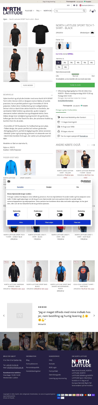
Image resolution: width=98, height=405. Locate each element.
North (17, 394)
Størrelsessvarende (63, 72)
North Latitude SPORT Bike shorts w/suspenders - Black (60, 286)
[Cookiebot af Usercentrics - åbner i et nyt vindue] (82, 181)
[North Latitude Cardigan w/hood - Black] (14, 271)
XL (58, 62)
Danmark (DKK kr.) (87, 5)
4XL (78, 62)
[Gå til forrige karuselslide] (4, 316)
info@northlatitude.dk (15, 367)
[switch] (38, 214)
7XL (59, 66)
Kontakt (52, 364)
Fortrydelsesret (32, 364)
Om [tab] (77, 187)
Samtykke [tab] (20, 187)
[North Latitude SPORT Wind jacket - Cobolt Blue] (11, 167)
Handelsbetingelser (33, 371)
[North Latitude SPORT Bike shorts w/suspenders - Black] (60, 271)
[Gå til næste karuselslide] (94, 316)
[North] (12, 10)
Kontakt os (84, 136)
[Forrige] (38, 1)
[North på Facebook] (74, 5)
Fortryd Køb (53, 371)
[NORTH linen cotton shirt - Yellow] (65, 159)
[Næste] (60, 1)
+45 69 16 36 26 (12, 365)
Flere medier (28, 85)
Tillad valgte (49, 222)
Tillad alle (77, 222)
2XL (65, 62)
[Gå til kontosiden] (90, 11)
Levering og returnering (58, 378)
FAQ (50, 360)
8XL (65, 66)
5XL (85, 62)
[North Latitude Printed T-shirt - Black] (85, 159)
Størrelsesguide (55, 374)
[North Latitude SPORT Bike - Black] (37, 271)
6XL (91, 62)
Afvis (21, 222)
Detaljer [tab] (49, 187)
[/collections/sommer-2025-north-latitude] (49, 341)
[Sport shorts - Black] (28, 167)
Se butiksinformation (65, 101)
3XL (71, 62)
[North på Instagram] (77, 5)
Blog (27, 360)
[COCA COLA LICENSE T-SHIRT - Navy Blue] (84, 271)
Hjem (5, 19)
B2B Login (52, 367)
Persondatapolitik (32, 367)
